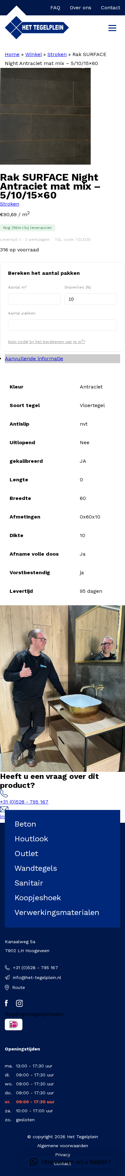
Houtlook (31, 838)
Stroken (57, 54)
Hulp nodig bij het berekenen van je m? (46, 341)
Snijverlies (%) (77, 287)
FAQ (55, 7)
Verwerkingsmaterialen (56, 912)
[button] (70, 1162)
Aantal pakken (22, 313)
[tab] (62, 358)
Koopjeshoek (37, 897)
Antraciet (91, 387)
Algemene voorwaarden (62, 1145)
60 (83, 498)
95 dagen (91, 591)
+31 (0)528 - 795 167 (24, 802)
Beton (25, 824)
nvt (84, 424)
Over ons (80, 7)
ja (82, 572)
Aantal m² (17, 287)
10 (82, 535)
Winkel (33, 54)
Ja (83, 554)
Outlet (26, 853)
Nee (84, 442)
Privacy (62, 1154)
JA (83, 461)
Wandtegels (35, 868)
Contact (110, 7)
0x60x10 (90, 517)
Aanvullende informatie (34, 358)
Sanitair (28, 882)
